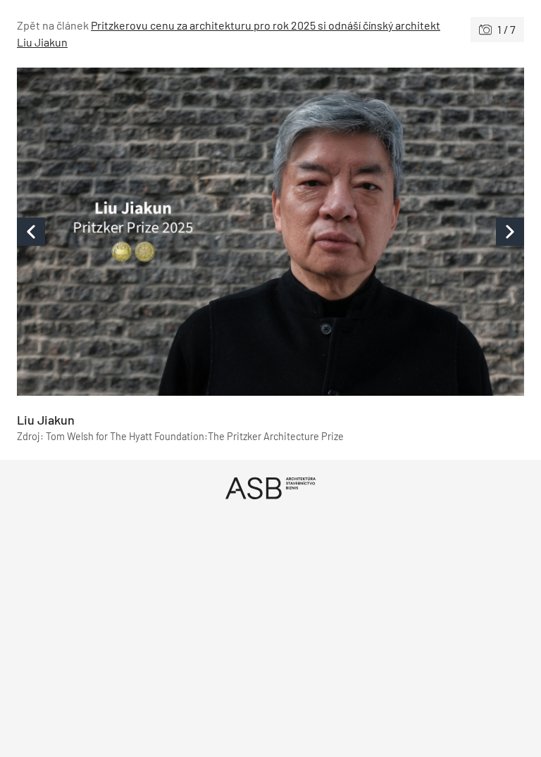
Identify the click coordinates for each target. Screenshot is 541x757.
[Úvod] (270, 488)
